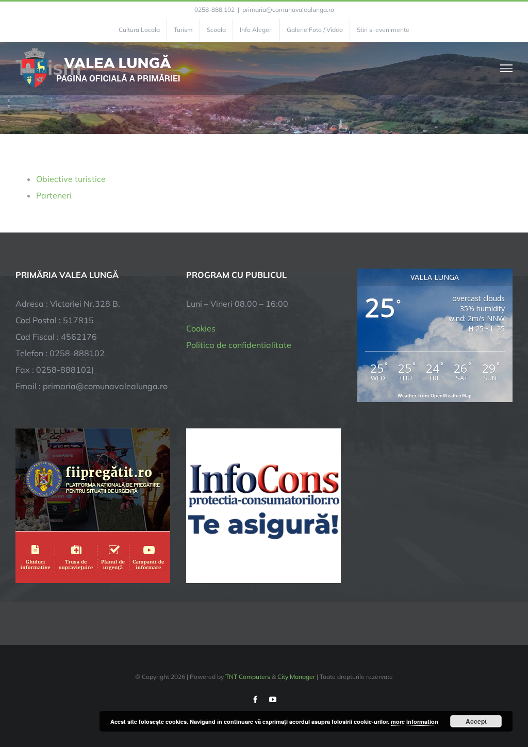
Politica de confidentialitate (238, 345)
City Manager (296, 676)
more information (414, 721)
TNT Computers (247, 676)
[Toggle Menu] (506, 68)
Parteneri (54, 195)
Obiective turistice (71, 179)
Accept (476, 721)
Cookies (201, 328)
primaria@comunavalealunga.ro (288, 9)
